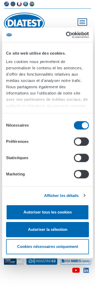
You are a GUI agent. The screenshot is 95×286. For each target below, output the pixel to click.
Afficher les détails (61, 195)
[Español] (32, 4)
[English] (6, 4)
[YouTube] (76, 269)
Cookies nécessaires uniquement (47, 246)
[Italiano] (25, 4)
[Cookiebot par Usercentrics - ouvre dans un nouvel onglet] (67, 35)
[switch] (81, 141)
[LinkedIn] (86, 269)
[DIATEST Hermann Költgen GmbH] (26, 23)
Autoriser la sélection (47, 229)
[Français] (19, 4)
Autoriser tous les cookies (47, 212)
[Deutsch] (13, 4)
